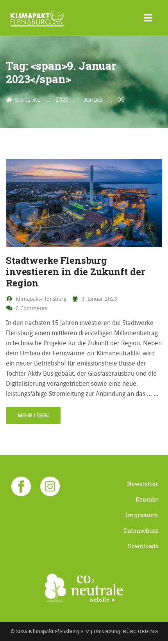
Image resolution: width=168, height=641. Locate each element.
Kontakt (147, 499)
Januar (93, 100)
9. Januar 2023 (98, 298)
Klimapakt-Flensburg (40, 298)
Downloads (143, 546)
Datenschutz (141, 530)
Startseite (27, 100)
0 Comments (30, 308)
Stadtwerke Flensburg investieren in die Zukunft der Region (75, 271)
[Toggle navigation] (148, 18)
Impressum (141, 515)
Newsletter (142, 483)
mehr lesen (33, 415)
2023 (61, 100)
